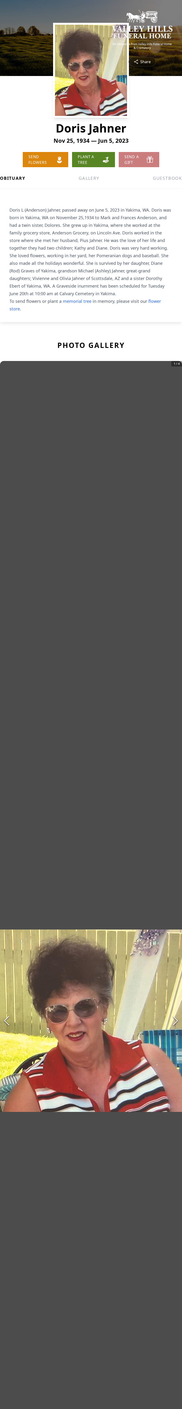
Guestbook (167, 178)
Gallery (89, 178)
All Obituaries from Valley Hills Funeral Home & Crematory (142, 46)
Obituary (12, 178)
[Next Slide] (175, 1020)
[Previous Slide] (6, 1020)
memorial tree (77, 301)
